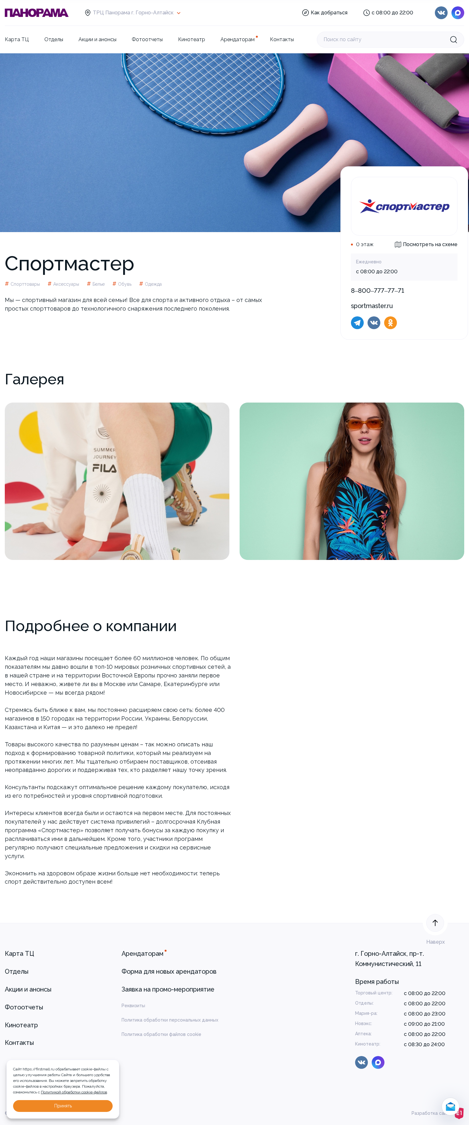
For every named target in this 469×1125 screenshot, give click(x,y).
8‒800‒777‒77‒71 (377, 290)
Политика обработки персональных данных (170, 1020)
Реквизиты (133, 1005)
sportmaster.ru (372, 306)
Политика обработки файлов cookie (161, 1034)
